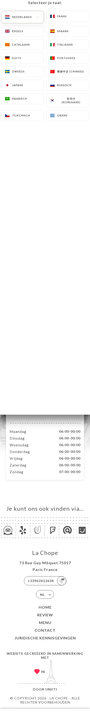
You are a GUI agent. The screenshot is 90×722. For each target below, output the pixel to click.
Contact (45, 630)
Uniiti (51, 689)
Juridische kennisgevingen (45, 638)
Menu (45, 622)
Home (45, 607)
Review (45, 615)
